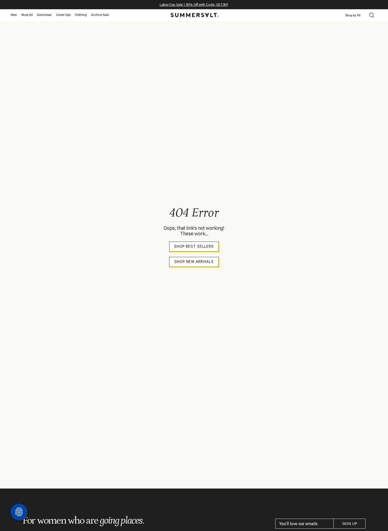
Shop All (27, 15)
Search (371, 15)
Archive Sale (100, 15)
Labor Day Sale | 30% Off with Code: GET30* (194, 5)
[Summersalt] (194, 13)
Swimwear (44, 15)
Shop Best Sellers (194, 246)
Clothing (81, 15)
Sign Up (349, 524)
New (14, 15)
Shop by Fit (353, 15)
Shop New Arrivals (194, 262)
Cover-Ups (63, 15)
